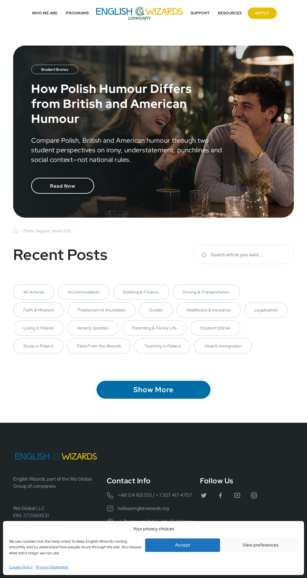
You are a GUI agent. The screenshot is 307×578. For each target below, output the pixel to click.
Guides (156, 310)
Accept (182, 545)
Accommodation (84, 292)
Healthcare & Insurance (208, 310)
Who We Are (45, 13)
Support (200, 13)
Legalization (266, 310)
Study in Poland (38, 346)
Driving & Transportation (206, 292)
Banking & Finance (141, 292)
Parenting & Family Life (154, 328)
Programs (77, 13)
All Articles (33, 292)
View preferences (261, 545)
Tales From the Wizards (99, 346)
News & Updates (93, 328)
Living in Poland (38, 328)
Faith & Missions (38, 310)
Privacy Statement (52, 567)
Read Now (62, 186)
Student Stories (215, 328)
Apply (262, 13)
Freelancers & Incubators (101, 310)
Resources (230, 13)
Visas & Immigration (223, 346)
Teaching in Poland (162, 346)
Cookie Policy (21, 567)
